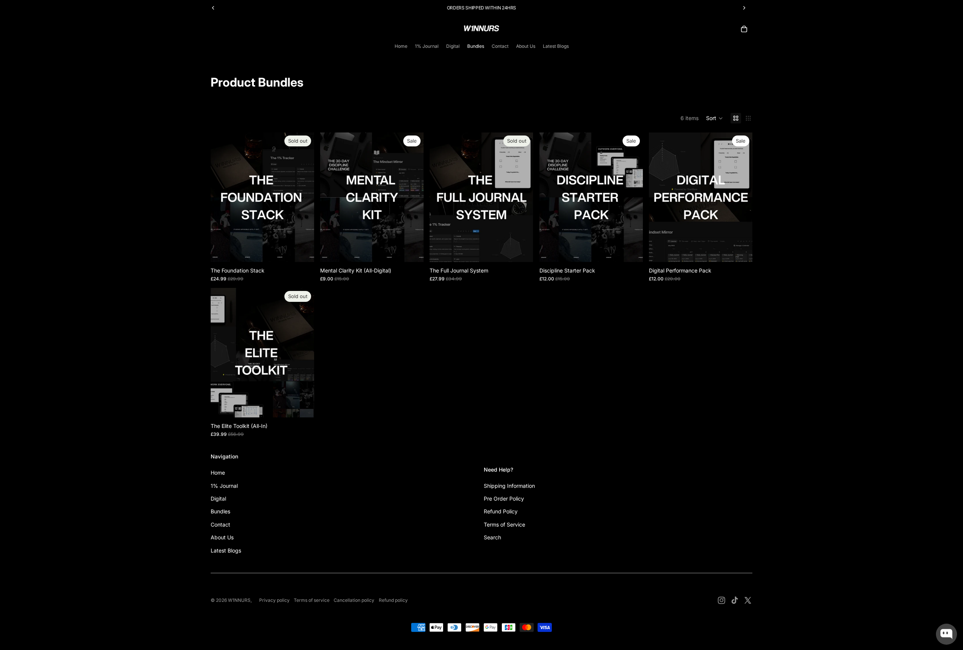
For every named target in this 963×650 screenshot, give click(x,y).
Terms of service (312, 600)
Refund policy (393, 600)
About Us (222, 537)
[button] (714, 118)
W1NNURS (239, 600)
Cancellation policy (354, 600)
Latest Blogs (226, 550)
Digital (218, 498)
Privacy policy (274, 600)
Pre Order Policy (504, 498)
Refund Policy (501, 511)
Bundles (220, 511)
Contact (220, 524)
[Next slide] (303, 197)
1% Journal (224, 486)
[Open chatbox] (946, 634)
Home (218, 472)
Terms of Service (504, 524)
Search (492, 537)
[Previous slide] (222, 197)
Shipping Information (509, 486)
